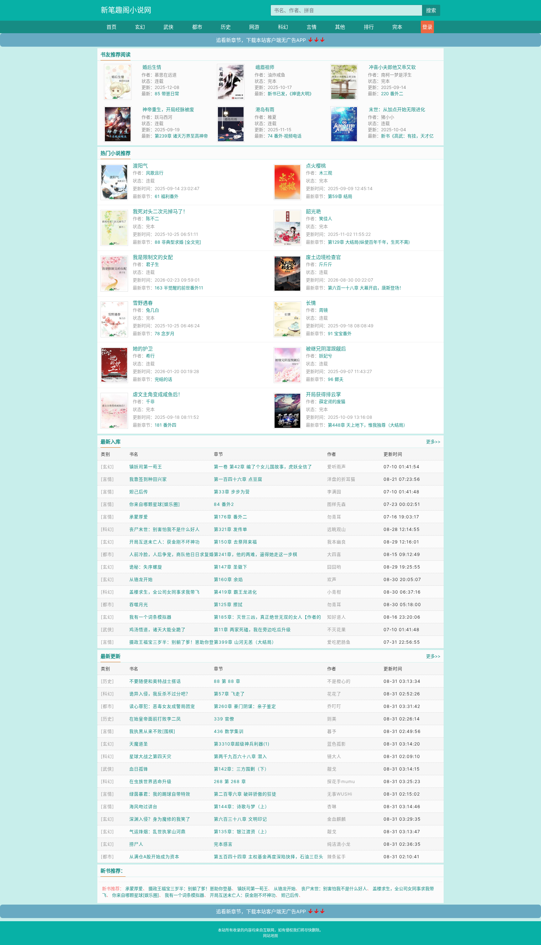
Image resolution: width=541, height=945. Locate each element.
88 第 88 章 (227, 681)
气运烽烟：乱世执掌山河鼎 (157, 831)
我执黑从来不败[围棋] (152, 731)
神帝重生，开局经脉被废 (168, 109)
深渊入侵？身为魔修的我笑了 (159, 819)
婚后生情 (151, 67)
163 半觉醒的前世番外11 (179, 287)
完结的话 (163, 379)
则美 (332, 718)
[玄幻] (107, 466)
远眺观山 (336, 529)
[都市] (107, 554)
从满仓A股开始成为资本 (154, 856)
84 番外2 (224, 504)
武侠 (168, 27)
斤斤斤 (325, 264)
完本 (397, 27)
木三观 (325, 172)
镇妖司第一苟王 (145, 466)
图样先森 (336, 504)
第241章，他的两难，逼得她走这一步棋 (255, 554)
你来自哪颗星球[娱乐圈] (154, 504)
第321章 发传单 (230, 529)
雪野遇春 (143, 303)
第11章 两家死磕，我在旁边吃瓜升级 (252, 629)
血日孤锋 (138, 768)
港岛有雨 (264, 109)
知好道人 (336, 617)
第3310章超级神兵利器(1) (242, 743)
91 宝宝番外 (340, 333)
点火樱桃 (316, 166)
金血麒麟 (336, 819)
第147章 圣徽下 (230, 566)
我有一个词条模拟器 (150, 617)
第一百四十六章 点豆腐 (238, 479)
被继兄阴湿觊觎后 (326, 348)
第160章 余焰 (228, 579)
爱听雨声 (336, 466)
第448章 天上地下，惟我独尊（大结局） (368, 425)
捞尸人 (136, 844)
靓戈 (332, 768)
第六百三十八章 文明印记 (240, 819)
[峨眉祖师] (231, 67)
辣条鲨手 (336, 856)
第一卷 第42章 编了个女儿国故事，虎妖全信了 (263, 466)
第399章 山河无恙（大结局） (245, 642)
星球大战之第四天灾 (150, 756)
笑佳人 (325, 218)
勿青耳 (334, 516)
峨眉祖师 (264, 67)
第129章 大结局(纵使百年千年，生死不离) (369, 242)
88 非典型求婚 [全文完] (178, 242)
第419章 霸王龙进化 (235, 592)
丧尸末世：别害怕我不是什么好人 (164, 529)
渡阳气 (140, 166)
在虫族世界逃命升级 (150, 781)
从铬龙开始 (141, 579)
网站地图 (270, 935)
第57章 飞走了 (229, 693)
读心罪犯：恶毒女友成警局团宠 (162, 706)
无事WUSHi (339, 794)
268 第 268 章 (230, 781)
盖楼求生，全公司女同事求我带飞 (164, 592)
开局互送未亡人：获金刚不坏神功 (164, 541)
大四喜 (334, 554)
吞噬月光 (138, 604)
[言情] (107, 479)
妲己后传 (138, 491)
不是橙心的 (339, 681)
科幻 (283, 27)
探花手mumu (341, 781)
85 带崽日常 (167, 93)
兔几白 (152, 310)
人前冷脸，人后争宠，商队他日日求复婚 (171, 554)
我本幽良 (336, 541)
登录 (427, 27)
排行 (369, 27)
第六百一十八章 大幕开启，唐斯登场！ (366, 287)
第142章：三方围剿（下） (241, 768)
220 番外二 (392, 93)
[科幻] (107, 529)
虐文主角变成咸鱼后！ (158, 394)
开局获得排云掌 (323, 394)
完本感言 (223, 844)
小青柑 (334, 592)
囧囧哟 (334, 566)
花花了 (334, 693)
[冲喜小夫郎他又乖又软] (344, 67)
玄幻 (140, 27)
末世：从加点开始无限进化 (397, 109)
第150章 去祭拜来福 (235, 541)
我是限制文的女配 (153, 257)
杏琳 (332, 806)
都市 (197, 27)
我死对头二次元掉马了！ (160, 211)
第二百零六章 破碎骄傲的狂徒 (245, 794)
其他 (340, 27)
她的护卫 (143, 348)
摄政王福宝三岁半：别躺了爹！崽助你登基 (190, 888)
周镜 (323, 310)
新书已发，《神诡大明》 (291, 93)
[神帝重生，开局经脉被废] (117, 109)
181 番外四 (165, 425)
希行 (150, 355)
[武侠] (107, 629)
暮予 (332, 731)
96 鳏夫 (335, 379)
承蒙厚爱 (138, 516)
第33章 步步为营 (232, 491)
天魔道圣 (138, 743)
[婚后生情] (117, 67)
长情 (311, 303)
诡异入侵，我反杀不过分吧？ (159, 693)
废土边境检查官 (323, 257)
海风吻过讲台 (143, 806)
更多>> (433, 441)
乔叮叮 (334, 706)
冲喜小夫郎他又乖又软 (392, 67)
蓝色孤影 (336, 743)
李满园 (334, 491)
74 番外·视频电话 (284, 135)
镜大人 (334, 756)
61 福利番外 (166, 196)
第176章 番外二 (230, 516)
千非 (150, 401)
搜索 (431, 10)
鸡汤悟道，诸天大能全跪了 (157, 629)
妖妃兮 (325, 355)
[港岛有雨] (231, 109)
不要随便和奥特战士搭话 (155, 681)
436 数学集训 (229, 731)
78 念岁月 (164, 333)
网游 (254, 27)
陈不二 (152, 218)
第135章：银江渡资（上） (242, 831)
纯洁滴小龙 (339, 844)
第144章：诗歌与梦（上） (242, 806)
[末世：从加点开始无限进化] (344, 109)
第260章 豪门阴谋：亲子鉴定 (245, 706)
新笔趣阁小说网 (126, 10)
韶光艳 (313, 211)
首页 (111, 27)
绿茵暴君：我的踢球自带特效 (159, 794)
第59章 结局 (340, 196)
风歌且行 (154, 172)
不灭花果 (336, 629)
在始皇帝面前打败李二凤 (155, 718)
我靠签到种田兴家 (148, 479)
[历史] (107, 681)
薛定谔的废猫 (332, 401)
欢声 (332, 579)
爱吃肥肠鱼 (339, 642)
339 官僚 (224, 718)
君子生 (152, 264)
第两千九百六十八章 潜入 (240, 756)
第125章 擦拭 (228, 604)
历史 (226, 27)
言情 (312, 27)
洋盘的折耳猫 (341, 479)
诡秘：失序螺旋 (145, 566)
